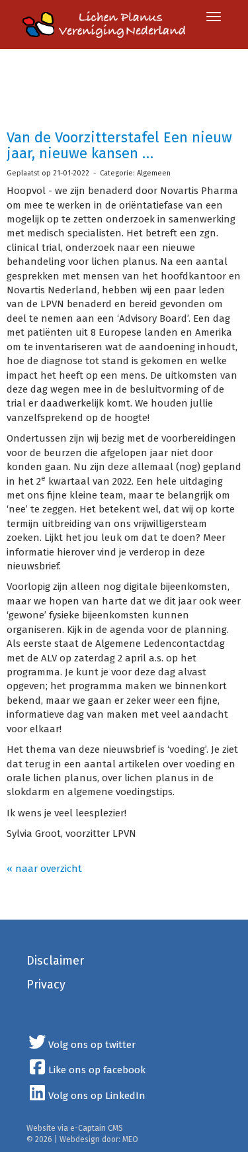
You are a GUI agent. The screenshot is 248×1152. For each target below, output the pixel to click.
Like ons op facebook (96, 1070)
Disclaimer (55, 960)
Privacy (45, 984)
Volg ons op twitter (92, 1045)
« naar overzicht (44, 869)
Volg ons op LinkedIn (96, 1096)
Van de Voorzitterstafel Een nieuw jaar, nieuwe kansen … (119, 145)
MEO (130, 1139)
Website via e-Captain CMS (74, 1128)
